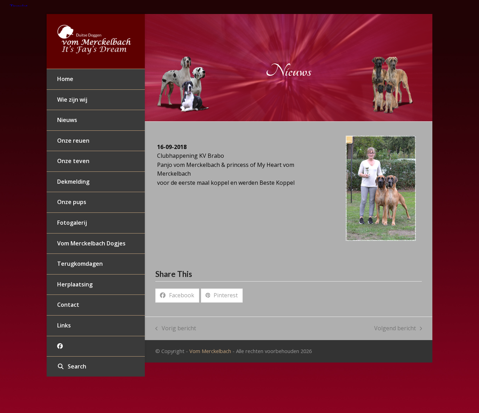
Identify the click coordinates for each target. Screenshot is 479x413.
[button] (96, 367)
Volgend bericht (395, 328)
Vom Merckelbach (210, 350)
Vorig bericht (175, 328)
